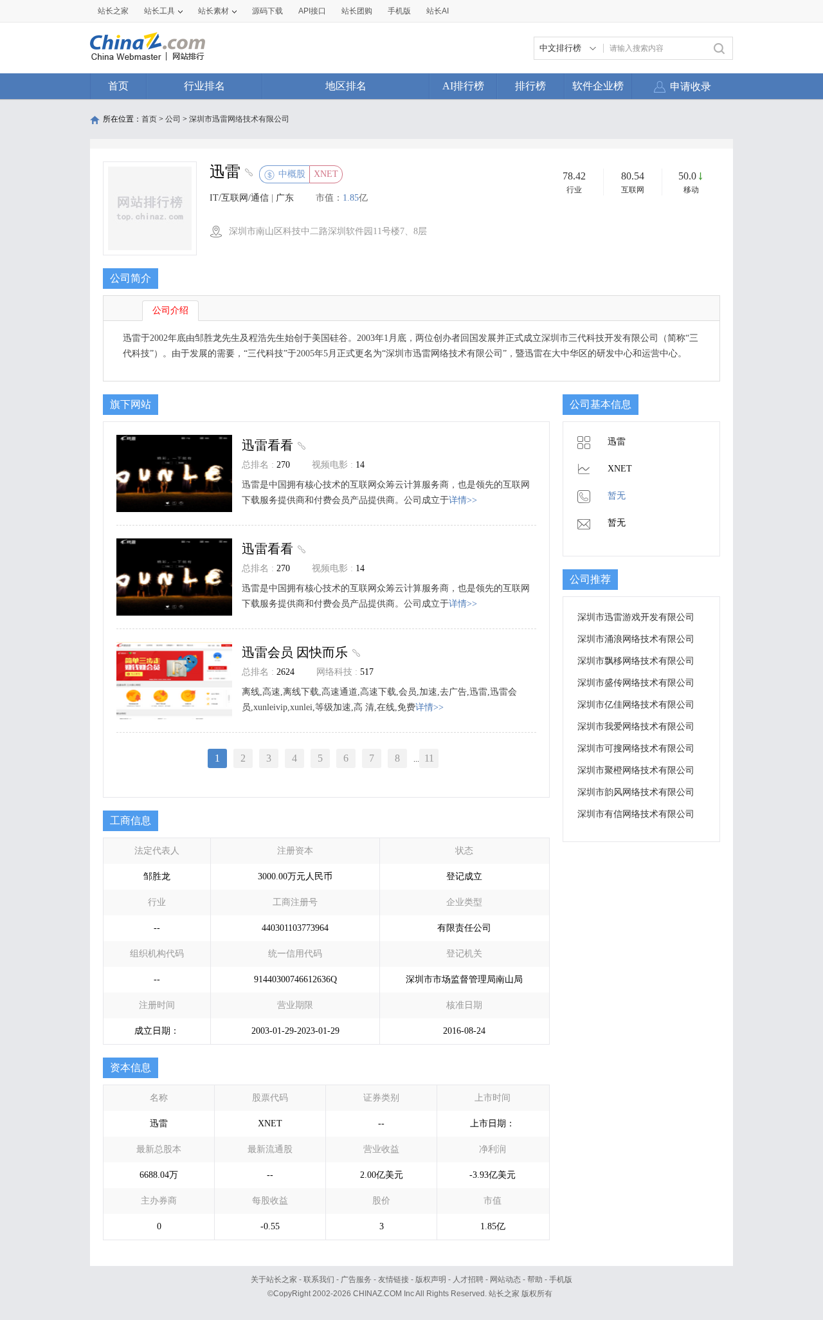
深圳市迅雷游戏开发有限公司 (635, 617)
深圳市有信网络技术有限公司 (635, 814)
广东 (285, 198)
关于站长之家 (274, 1279)
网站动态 (505, 1279)
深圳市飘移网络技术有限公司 (635, 661)
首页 (118, 85)
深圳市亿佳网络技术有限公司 (635, 705)
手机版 (560, 1279)
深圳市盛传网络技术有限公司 (635, 683)
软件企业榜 (598, 85)
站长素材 (213, 10)
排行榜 (530, 85)
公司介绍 (170, 310)
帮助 (535, 1279)
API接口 (312, 10)
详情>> (463, 500)
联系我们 (318, 1279)
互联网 (632, 189)
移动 (691, 189)
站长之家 (113, 10)
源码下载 (267, 10)
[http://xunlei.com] (247, 173)
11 (429, 758)
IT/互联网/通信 (239, 198)
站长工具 (159, 10)
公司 (173, 119)
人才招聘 (468, 1279)
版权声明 (430, 1279)
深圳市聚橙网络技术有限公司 (635, 770)
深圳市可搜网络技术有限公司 (635, 748)
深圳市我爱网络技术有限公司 (635, 726)
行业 (574, 189)
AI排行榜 (463, 85)
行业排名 (204, 85)
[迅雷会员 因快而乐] (354, 652)
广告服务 (356, 1279)
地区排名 (345, 85)
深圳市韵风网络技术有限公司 (635, 792)
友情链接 (393, 1279)
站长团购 (356, 10)
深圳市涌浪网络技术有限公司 (635, 639)
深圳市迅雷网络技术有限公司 (239, 119)
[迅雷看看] (300, 445)
